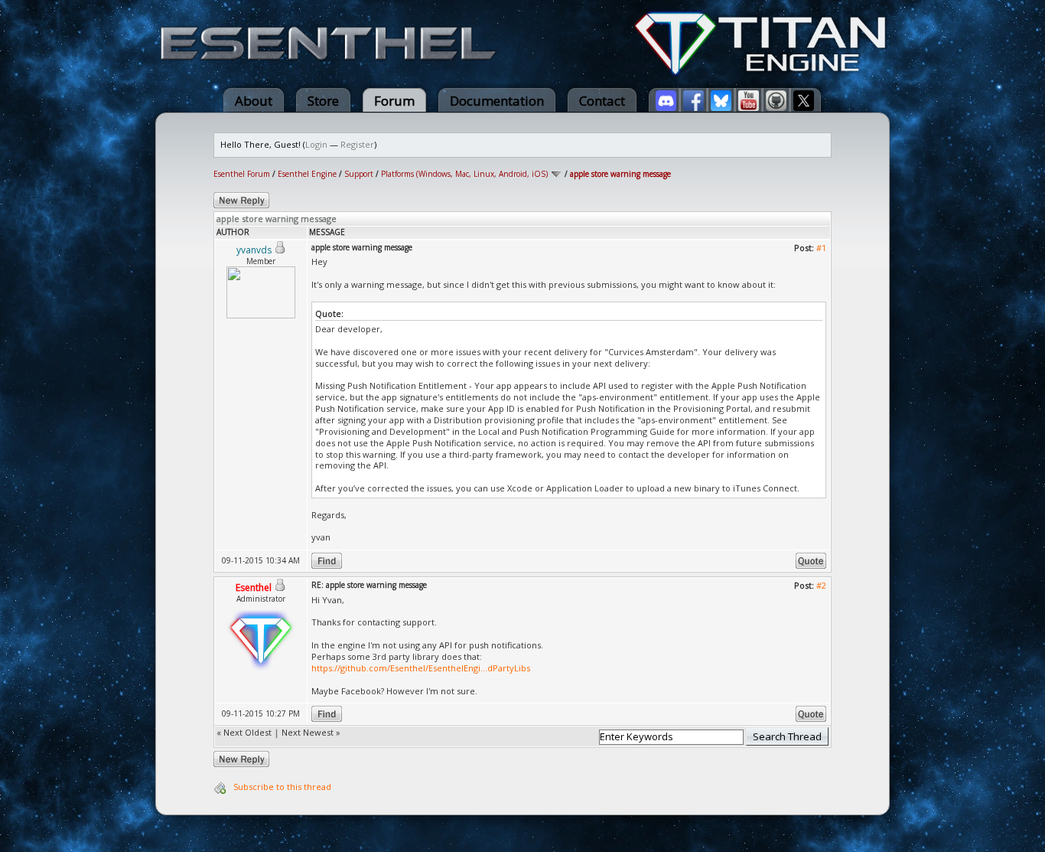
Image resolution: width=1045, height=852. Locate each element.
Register (357, 144)
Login (316, 144)
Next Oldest (247, 732)
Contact (602, 100)
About (253, 100)
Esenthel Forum (241, 173)
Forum (394, 100)
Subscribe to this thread (282, 786)
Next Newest (308, 732)
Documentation (497, 100)
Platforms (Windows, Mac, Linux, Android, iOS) (464, 173)
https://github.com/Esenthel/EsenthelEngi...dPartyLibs (420, 668)
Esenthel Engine (307, 173)
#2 (821, 585)
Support (358, 173)
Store (323, 100)
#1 (821, 247)
